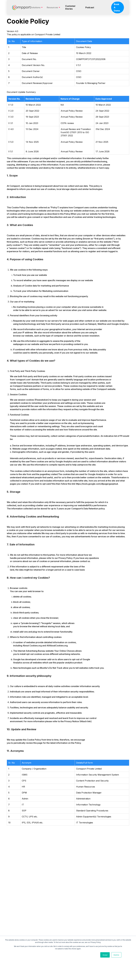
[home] (21, 7)
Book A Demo (117, 7)
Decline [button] (116, 955)
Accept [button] (105, 955)
